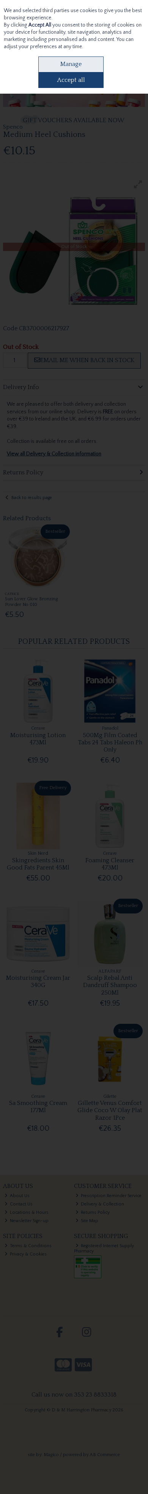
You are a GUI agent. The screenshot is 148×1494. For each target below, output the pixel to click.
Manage (71, 64)
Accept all (71, 80)
